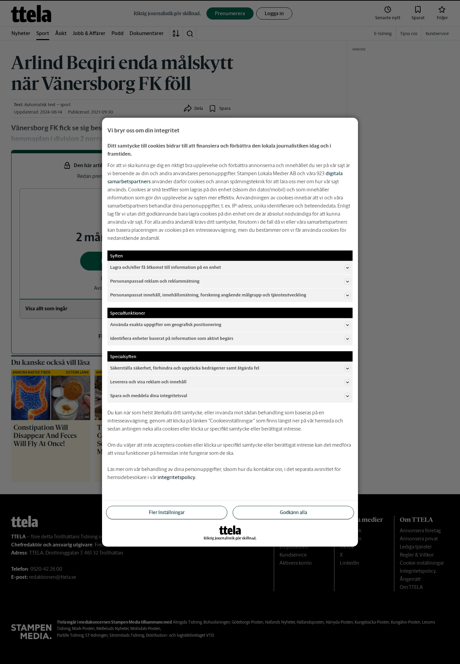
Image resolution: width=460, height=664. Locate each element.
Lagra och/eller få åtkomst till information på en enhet (165, 267)
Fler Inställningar (167, 512)
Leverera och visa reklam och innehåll (148, 382)
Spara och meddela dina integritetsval (148, 396)
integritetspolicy (176, 477)
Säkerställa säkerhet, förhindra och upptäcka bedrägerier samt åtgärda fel (184, 368)
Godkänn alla (293, 512)
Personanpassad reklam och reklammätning (154, 281)
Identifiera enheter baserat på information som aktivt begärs (171, 338)
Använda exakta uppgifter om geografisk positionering (165, 324)
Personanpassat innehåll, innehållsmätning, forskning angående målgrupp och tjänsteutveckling (208, 295)
